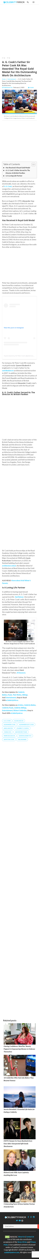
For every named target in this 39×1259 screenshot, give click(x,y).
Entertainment (11, 79)
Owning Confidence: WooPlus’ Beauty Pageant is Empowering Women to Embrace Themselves (19, 1049)
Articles (20, 705)
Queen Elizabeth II (25, 735)
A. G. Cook (7, 720)
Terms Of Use (22, 1242)
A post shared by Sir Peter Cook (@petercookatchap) (21, 356)
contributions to (8, 370)
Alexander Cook (9, 724)
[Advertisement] (19, 29)
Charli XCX (7, 732)
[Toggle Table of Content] (32, 164)
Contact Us (30, 1237)
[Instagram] (34, 1217)
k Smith (31, 87)
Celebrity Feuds (7, 708)
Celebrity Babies (30, 705)
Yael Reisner (19, 597)
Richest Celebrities (20, 710)
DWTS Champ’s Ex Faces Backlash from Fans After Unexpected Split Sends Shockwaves (18, 1143)
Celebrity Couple (23, 728)
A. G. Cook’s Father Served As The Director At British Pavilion (18, 171)
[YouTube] (20, 1220)
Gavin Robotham (21, 732)
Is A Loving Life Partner (14, 176)
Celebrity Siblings (20, 708)
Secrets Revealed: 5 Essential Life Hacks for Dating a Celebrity (19, 1110)
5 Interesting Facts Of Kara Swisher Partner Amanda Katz (19, 1205)
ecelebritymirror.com (11, 1252)
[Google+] (31, 1217)
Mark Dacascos (9, 735)
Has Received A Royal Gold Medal (18, 167)
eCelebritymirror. (17, 713)
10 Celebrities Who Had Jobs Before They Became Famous (19, 1079)
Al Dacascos (18, 720)
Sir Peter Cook (9, 739)
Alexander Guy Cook (26, 724)
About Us (21, 1237)
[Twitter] (17, 1220)
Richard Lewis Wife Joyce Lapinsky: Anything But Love (16, 1173)
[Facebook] (28, 1217)
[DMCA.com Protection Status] (11, 1237)
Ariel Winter (8, 728)
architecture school (9, 566)
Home (4, 79)
